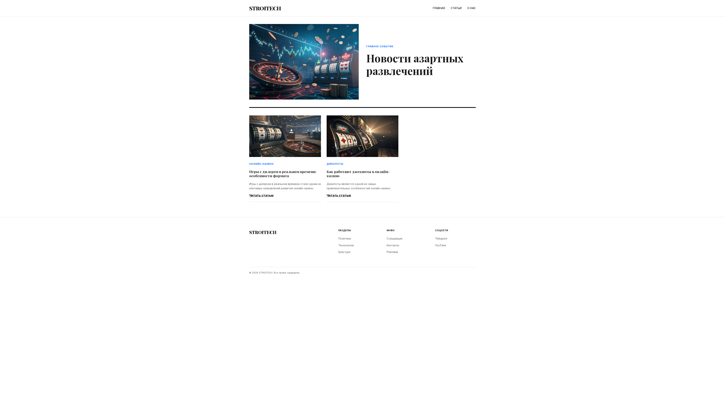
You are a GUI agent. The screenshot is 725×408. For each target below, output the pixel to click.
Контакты (393, 245)
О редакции (394, 238)
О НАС (471, 8)
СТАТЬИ (456, 8)
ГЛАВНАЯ (439, 8)
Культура (344, 251)
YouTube (440, 245)
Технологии (346, 245)
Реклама (392, 251)
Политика (344, 238)
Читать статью (261, 195)
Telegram (441, 238)
